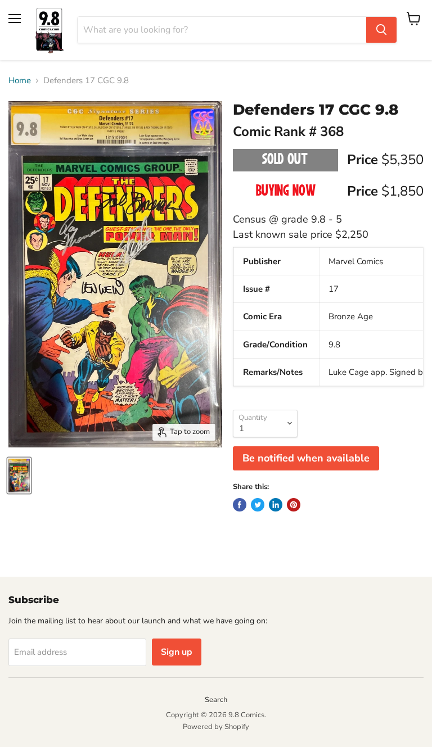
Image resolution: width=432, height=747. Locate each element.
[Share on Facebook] (239, 504)
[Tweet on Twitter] (257, 504)
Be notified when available (306, 458)
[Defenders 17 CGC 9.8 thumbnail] (19, 476)
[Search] (381, 30)
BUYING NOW (285, 192)
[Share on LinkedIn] (275, 504)
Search (216, 700)
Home (19, 80)
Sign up (176, 652)
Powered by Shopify (216, 727)
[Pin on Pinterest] (293, 504)
